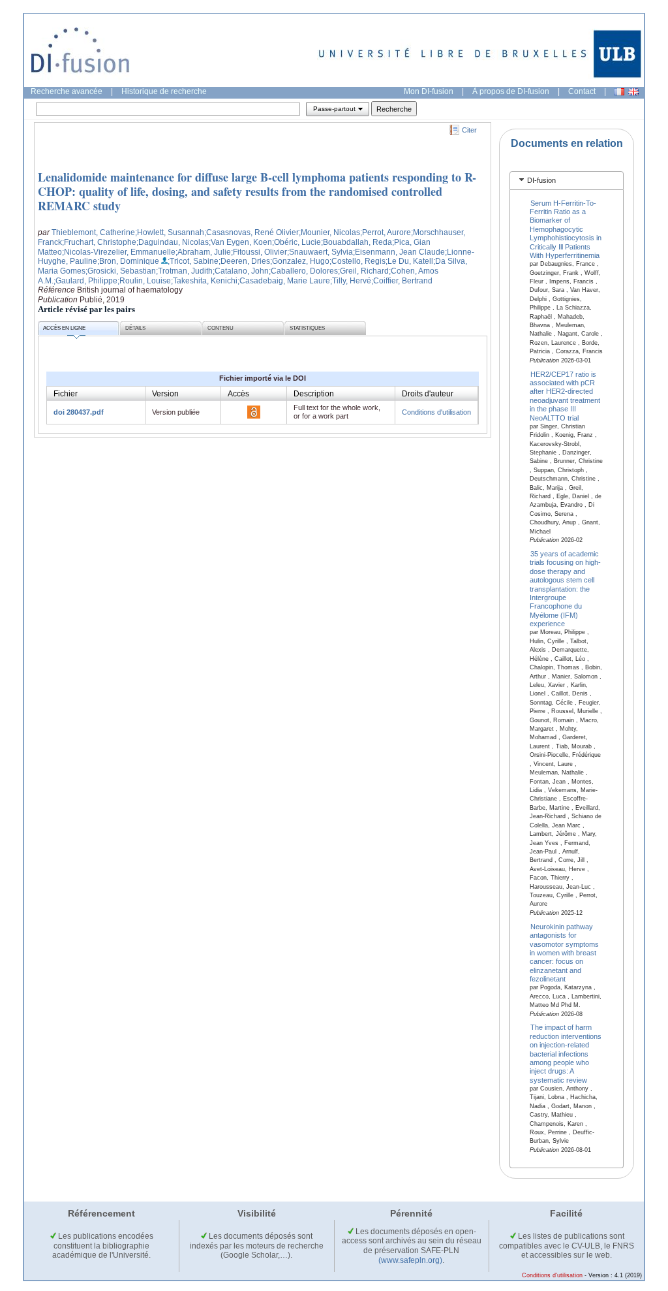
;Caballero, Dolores (303, 271)
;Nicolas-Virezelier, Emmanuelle (118, 252)
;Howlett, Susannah (169, 232)
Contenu (220, 328)
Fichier (65, 393)
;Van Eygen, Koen (240, 242)
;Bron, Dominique (128, 261)
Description (314, 393)
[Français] (619, 92)
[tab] (566, 180)
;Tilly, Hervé (350, 280)
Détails (135, 328)
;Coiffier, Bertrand (402, 280)
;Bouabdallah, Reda (356, 242)
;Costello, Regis (357, 261)
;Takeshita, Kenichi (204, 280)
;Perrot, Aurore (385, 232)
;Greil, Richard (363, 271)
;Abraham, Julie (203, 252)
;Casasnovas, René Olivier (251, 232)
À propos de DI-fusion (510, 91)
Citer (469, 130)
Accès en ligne (64, 328)
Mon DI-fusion (428, 91)
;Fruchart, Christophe (99, 242)
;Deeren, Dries (244, 261)
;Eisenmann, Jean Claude (399, 252)
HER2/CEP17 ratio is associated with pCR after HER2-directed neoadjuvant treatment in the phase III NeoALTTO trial (565, 395)
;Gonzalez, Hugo (299, 261)
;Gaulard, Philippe (85, 280)
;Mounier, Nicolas (329, 232)
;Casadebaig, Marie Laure (283, 280)
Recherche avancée (66, 91)
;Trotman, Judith (184, 271)
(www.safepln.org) (410, 1260)
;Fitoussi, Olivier (259, 252)
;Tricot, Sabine (193, 261)
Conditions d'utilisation (436, 412)
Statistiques (307, 328)
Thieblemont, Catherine (93, 232)
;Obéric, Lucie (296, 242)
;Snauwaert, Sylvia (320, 252)
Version (165, 393)
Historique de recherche (164, 91)
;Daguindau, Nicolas (172, 242)
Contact (582, 91)
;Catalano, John (241, 271)
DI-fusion (541, 180)
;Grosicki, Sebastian (120, 271)
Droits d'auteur (427, 393)
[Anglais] (633, 92)
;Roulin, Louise (144, 280)
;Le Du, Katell (409, 261)
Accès (238, 393)
